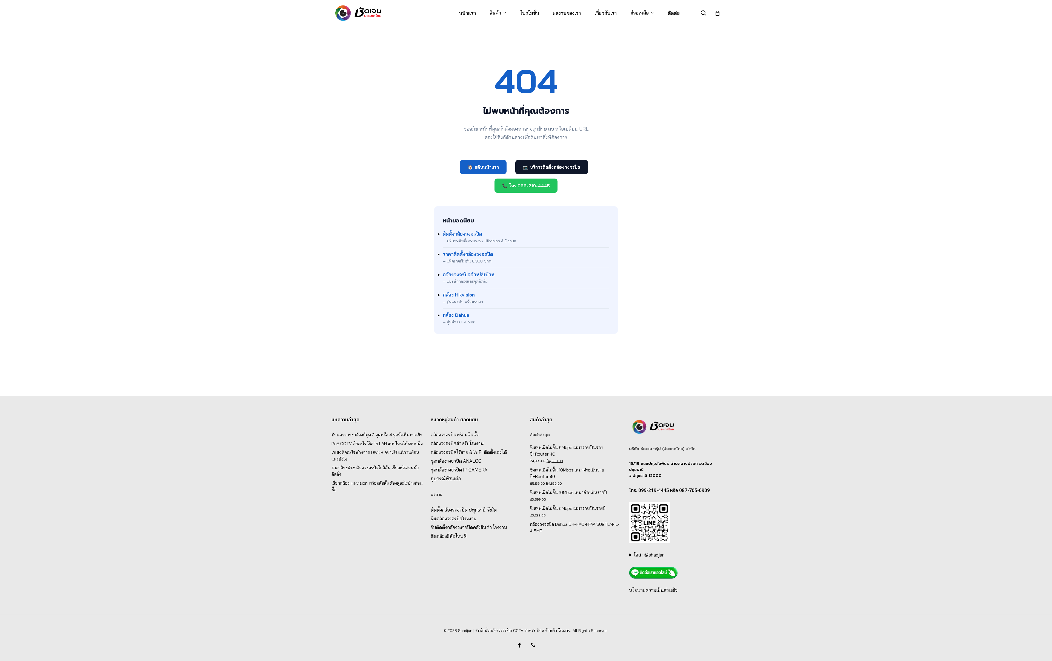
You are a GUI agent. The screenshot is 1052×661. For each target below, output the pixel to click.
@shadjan (654, 555)
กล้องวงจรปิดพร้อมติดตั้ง (455, 434)
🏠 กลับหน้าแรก (483, 167)
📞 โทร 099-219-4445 (526, 185)
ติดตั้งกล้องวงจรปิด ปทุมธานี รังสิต (464, 510)
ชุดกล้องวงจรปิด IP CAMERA (459, 470)
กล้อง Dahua (456, 315)
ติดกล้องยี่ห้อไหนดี (449, 536)
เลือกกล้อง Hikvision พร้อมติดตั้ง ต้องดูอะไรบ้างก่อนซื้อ (377, 486)
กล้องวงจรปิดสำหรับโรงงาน (457, 443)
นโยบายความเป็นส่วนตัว (653, 590)
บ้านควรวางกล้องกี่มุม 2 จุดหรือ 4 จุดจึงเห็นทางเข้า (376, 434)
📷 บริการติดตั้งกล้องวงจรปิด (551, 167)
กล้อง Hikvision (459, 295)
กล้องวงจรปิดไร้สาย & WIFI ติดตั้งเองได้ (469, 452)
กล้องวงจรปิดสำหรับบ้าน (468, 274)
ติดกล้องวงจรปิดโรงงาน (454, 518)
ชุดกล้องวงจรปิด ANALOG (456, 461)
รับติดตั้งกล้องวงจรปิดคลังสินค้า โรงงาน (469, 527)
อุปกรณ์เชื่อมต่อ (446, 478)
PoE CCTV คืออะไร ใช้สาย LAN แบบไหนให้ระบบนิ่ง (377, 443)
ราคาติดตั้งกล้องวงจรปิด (468, 254)
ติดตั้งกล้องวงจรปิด (462, 234)
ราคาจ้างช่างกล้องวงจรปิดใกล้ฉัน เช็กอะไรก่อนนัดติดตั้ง (375, 471)
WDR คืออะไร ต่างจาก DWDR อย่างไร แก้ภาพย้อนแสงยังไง (375, 456)
